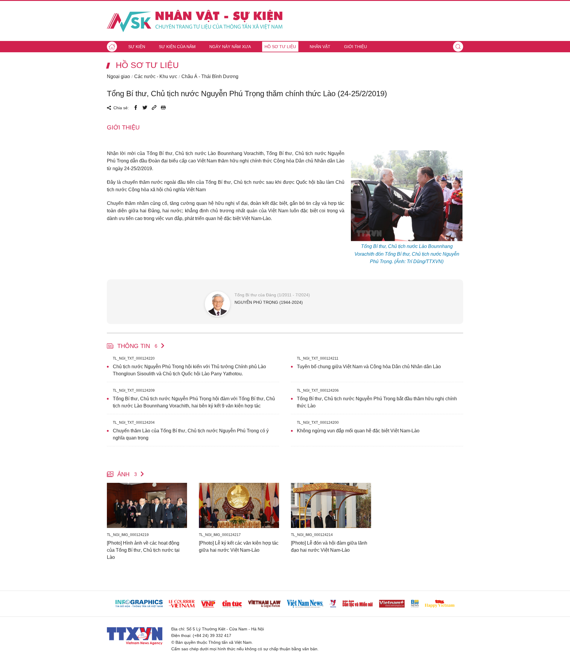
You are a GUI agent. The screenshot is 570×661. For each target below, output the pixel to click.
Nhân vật (320, 46)
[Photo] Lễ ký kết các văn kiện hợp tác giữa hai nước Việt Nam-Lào (238, 546)
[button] (458, 47)
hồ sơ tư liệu (147, 65)
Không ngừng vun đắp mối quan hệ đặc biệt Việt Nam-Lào (358, 430)
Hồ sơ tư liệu (280, 46)
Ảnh (127, 474)
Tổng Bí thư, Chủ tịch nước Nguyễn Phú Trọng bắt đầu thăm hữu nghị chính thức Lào (377, 402)
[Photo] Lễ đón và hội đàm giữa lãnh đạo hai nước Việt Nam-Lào (329, 546)
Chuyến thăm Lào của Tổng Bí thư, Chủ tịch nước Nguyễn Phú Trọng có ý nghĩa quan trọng (191, 434)
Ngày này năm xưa (230, 46)
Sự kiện (136, 46)
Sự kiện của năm (177, 46)
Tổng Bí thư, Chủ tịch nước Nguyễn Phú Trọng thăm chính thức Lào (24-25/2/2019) (247, 93)
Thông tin (137, 346)
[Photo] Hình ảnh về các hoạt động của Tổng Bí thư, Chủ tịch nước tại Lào (143, 550)
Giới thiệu (355, 46)
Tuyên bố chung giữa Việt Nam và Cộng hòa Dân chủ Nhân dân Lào (369, 366)
